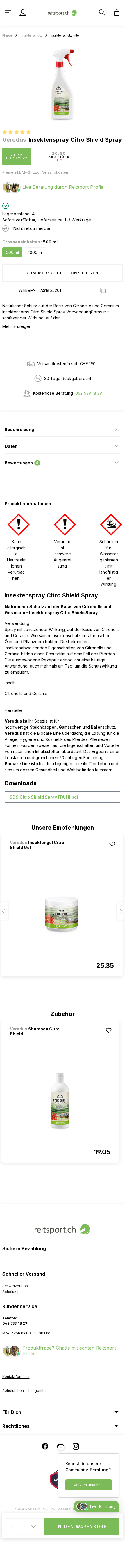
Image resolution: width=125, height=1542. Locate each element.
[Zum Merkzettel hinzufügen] (112, 844)
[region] (62, 85)
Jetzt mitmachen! (88, 1485)
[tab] (62, 429)
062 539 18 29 (88, 393)
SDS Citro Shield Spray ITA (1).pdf (44, 796)
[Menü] (8, 12)
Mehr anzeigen (16, 326)
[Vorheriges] (4, 910)
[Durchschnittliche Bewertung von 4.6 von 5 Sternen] (19, 133)
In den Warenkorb (81, 1526)
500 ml (12, 252)
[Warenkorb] (115, 12)
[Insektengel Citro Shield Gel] (62, 915)
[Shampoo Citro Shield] (60, 1101)
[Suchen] (101, 12)
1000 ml (35, 252)
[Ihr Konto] (23, 12)
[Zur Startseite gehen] (62, 12)
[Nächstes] (120, 910)
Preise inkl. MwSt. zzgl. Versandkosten (35, 172)
